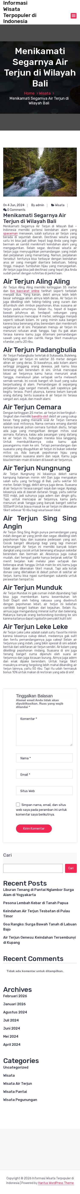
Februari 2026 (15, 996)
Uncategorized (15, 1067)
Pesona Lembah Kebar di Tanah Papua (35, 903)
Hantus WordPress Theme (56, 1183)
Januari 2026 (14, 1004)
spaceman (10, 233)
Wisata (45, 93)
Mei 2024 (10, 1036)
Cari (7, 855)
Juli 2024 (11, 1020)
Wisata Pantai (15, 1092)
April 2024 (11, 1045)
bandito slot (40, 416)
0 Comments (16, 210)
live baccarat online (24, 291)
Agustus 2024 (15, 1012)
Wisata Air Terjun (17, 1084)
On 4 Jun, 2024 (13, 205)
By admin (37, 205)
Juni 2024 (11, 1028)
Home (29, 93)
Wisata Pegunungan (20, 1100)
